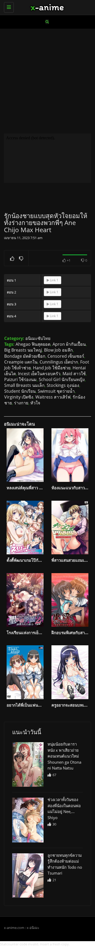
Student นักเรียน (20, 391)
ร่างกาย (21, 403)
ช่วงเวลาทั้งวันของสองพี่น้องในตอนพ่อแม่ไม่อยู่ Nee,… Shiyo (64, 808)
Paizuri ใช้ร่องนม (20, 379)
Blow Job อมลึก (58, 350)
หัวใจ (35, 403)
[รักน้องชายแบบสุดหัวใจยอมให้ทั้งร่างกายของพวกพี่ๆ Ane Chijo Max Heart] (28, 764)
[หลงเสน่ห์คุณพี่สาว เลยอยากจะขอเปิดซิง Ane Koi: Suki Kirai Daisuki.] (25, 455)
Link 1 (53, 280)
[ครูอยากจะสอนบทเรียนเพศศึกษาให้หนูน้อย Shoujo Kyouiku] (69, 672)
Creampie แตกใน (20, 362)
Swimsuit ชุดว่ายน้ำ (56, 391)
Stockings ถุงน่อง (63, 385)
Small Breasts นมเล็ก (24, 385)
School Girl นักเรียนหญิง (62, 379)
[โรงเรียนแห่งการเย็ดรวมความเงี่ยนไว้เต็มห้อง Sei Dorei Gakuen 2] (25, 600)
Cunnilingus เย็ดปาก (59, 362)
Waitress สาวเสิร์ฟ (52, 397)
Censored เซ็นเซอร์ (66, 356)
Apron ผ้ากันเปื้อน (69, 344)
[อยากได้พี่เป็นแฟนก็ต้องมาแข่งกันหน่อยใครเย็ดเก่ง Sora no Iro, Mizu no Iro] (25, 672)
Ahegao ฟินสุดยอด (33, 344)
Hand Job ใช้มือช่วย (51, 368)
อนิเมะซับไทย (37, 338)
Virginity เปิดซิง (18, 397)
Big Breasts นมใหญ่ (23, 350)
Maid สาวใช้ (74, 374)
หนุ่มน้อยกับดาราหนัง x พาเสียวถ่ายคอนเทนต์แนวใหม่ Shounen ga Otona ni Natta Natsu (64, 756)
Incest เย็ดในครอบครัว (39, 374)
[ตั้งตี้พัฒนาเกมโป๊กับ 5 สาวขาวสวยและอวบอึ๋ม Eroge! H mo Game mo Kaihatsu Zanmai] (25, 527)
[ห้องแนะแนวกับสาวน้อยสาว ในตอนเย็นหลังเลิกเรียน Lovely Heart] (69, 455)
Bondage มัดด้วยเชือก (24, 356)
